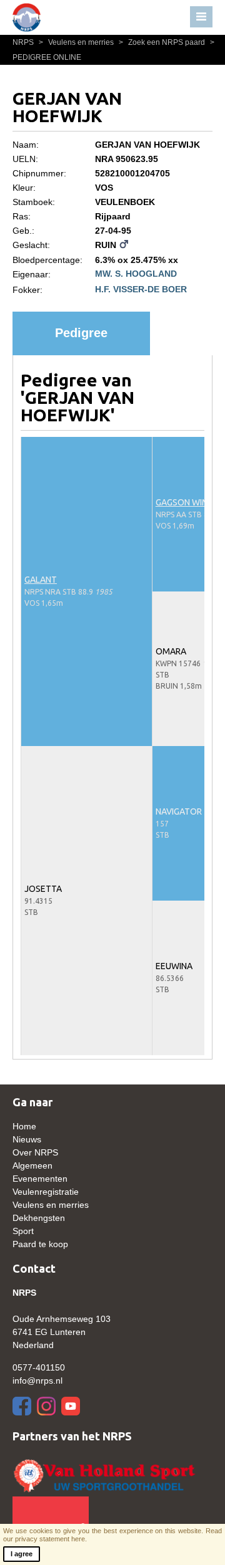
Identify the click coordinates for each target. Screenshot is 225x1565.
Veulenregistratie (45, 1192)
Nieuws (26, 1139)
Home (24, 1126)
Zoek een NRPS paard (163, 42)
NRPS (24, 42)
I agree (21, 1554)
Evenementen (40, 1179)
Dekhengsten (38, 1218)
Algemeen (32, 1165)
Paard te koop (40, 1244)
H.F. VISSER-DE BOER (141, 289)
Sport (23, 1231)
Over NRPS (35, 1152)
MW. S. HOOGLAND (136, 274)
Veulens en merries (77, 42)
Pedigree (81, 333)
